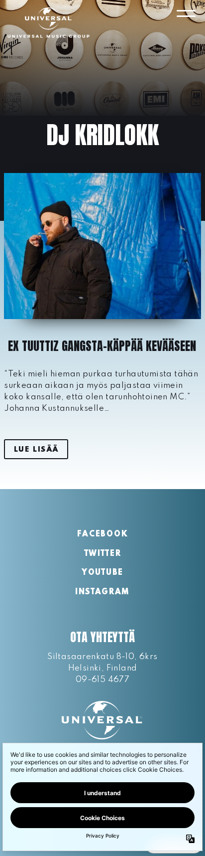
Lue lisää (36, 449)
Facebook (102, 534)
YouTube (102, 573)
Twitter (102, 554)
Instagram (102, 592)
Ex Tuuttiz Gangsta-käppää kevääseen (102, 346)
